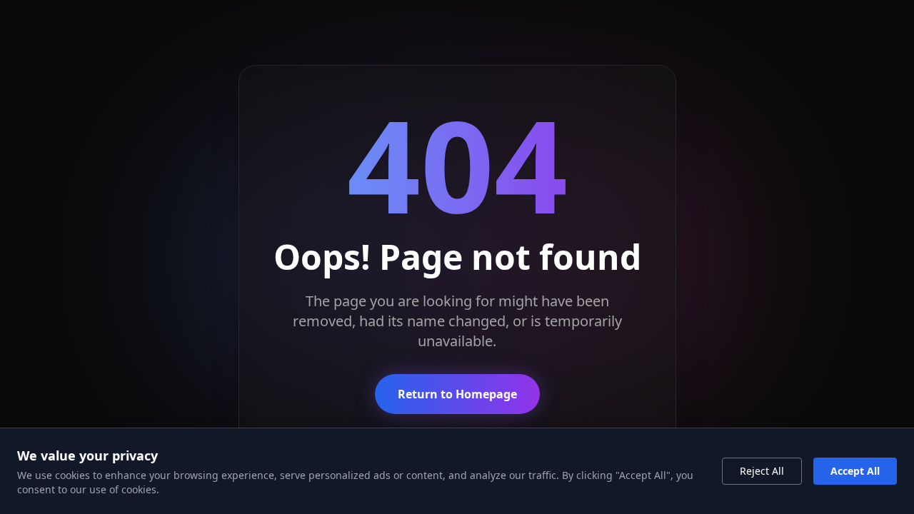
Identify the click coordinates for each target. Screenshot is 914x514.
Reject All (762, 471)
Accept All (855, 471)
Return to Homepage (457, 394)
